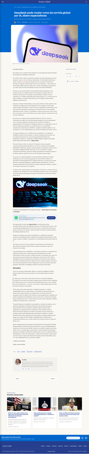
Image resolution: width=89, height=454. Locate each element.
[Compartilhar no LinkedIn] (70, 76)
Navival (85, 451)
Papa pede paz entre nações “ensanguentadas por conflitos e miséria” (44, 414)
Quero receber (51, 217)
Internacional (19, 7)
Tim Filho (19, 22)
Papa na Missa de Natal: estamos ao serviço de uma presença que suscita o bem (69, 414)
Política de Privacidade (51, 451)
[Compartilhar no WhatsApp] (67, 76)
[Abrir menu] (3, 2)
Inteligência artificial (37, 351)
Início (15, 7)
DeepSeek (23, 351)
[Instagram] (23, 369)
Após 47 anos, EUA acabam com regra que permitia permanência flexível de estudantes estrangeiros (18, 415)
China (18, 351)
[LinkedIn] (29, 369)
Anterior (17, 378)
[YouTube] (86, 438)
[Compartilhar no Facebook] (73, 76)
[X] (26, 369)
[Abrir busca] (86, 2)
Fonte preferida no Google (74, 437)
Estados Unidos (29, 351)
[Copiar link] (79, 76)
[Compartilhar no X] (76, 76)
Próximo (52, 378)
